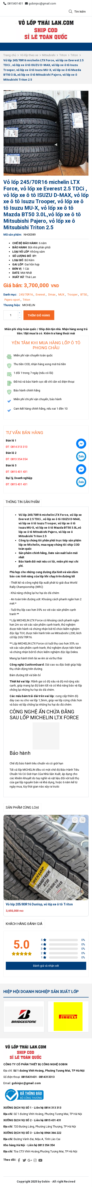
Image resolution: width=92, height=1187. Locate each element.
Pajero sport (12, 299)
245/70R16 (26, 294)
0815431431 (15, 3)
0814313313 (46, 1077)
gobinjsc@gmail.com (42, 3)
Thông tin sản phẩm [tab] (23, 502)
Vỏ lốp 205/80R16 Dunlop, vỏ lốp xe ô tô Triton (39, 904)
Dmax (52, 294)
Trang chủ (9, 55)
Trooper (72, 294)
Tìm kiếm (80, 11)
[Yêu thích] (75, 820)
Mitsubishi (48, 55)
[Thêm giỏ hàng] (82, 820)
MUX (61, 294)
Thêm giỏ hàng (39, 315)
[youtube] (40, 1160)
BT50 (84, 294)
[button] (84, 866)
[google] (29, 1160)
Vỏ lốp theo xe (29, 55)
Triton (63, 55)
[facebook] (19, 1160)
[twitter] (24, 1160)
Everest (41, 294)
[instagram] (35, 1160)
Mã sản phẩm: (12, 234)
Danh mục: (10, 294)
